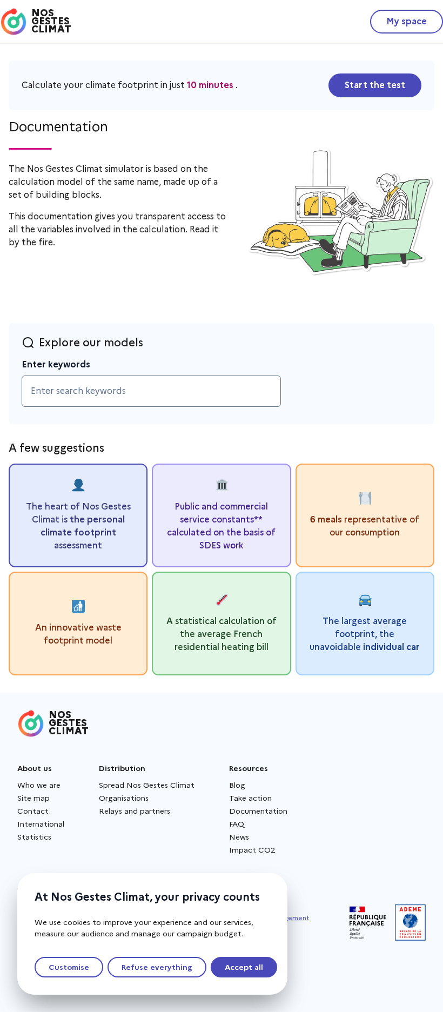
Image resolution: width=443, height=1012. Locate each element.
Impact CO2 (252, 850)
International (40, 824)
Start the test (375, 85)
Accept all (244, 967)
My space (406, 21)
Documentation (258, 811)
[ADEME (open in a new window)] (410, 922)
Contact (33, 811)
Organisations (124, 798)
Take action (250, 798)
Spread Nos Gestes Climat (146, 785)
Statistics (34, 837)
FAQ (236, 824)
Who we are (39, 785)
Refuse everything (157, 967)
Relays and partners (134, 811)
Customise (69, 967)
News (239, 837)
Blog (237, 785)
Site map (33, 798)
